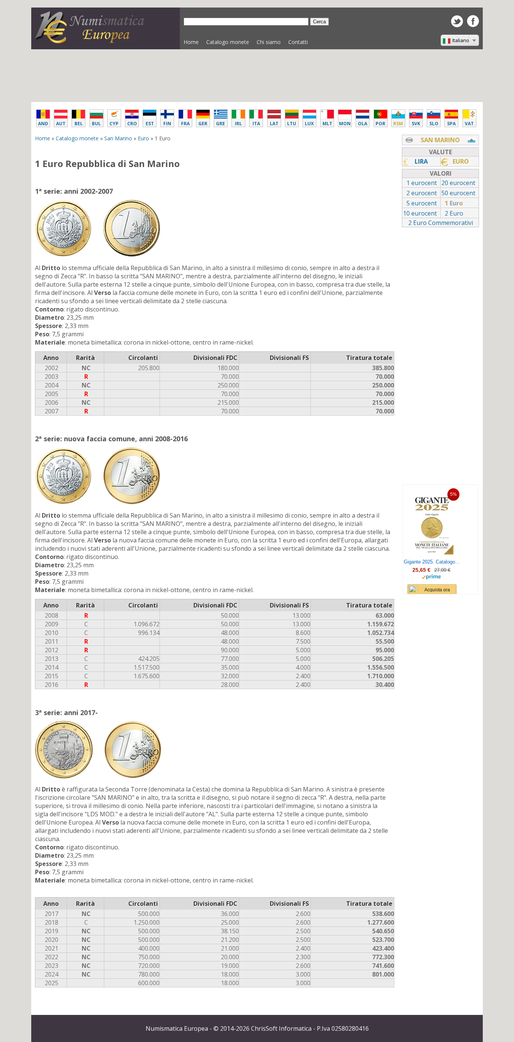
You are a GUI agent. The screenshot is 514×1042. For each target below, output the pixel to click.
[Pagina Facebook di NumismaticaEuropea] (473, 25)
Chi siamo (269, 42)
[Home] (91, 41)
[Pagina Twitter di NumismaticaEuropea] (457, 25)
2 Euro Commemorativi (440, 223)
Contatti (298, 42)
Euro (143, 138)
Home (191, 42)
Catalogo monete (225, 43)
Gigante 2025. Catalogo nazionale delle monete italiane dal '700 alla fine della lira (432, 562)
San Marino (118, 138)
